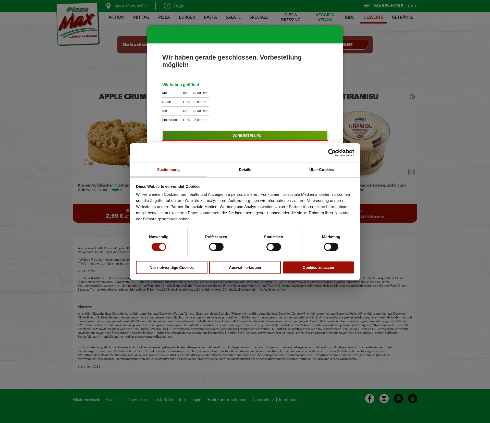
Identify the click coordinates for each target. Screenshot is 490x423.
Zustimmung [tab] (168, 169)
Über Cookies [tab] (321, 169)
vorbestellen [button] (246, 136)
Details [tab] (245, 169)
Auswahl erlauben (245, 267)
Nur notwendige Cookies (172, 267)
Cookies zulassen (318, 267)
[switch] (216, 247)
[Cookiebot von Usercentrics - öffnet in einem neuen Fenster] (332, 153)
